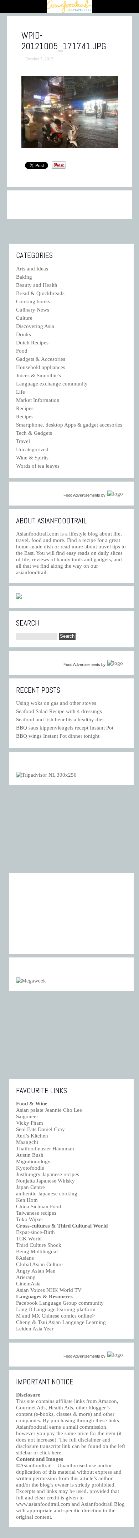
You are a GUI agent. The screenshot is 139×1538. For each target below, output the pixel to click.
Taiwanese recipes (36, 1213)
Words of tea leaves (38, 466)
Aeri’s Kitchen (32, 1136)
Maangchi (27, 1142)
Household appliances (40, 367)
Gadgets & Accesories (40, 359)
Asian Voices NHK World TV (49, 1290)
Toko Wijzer (29, 1219)
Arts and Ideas (32, 269)
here (56, 1452)
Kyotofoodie (30, 1168)
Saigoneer (27, 1116)
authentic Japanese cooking (46, 1193)
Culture (24, 318)
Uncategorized (32, 449)
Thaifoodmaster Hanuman (45, 1148)
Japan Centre (30, 1187)
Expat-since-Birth (35, 1232)
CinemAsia (28, 1283)
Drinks (23, 334)
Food (21, 351)
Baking (24, 277)
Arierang (26, 1277)
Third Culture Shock (38, 1245)
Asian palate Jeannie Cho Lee (49, 1110)
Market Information (38, 400)
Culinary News (32, 310)
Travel (23, 441)
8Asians (25, 1258)
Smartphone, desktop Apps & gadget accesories (69, 425)
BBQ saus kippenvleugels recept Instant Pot (64, 728)
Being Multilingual (37, 1251)
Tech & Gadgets (34, 433)
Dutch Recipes (32, 342)
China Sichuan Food (38, 1206)
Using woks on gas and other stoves (56, 703)
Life (20, 392)
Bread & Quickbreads (40, 293)
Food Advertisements (81, 495)
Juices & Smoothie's (38, 375)
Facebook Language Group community (60, 1303)
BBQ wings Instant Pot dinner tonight (57, 736)
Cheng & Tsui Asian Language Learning (61, 1322)
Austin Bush (29, 1155)
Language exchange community (52, 384)
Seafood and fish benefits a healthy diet (60, 719)
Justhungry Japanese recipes (47, 1174)
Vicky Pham (29, 1123)
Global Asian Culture (39, 1264)
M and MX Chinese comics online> (55, 1316)
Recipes (25, 408)
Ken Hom (27, 1200)
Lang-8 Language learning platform (56, 1309)
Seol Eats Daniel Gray (40, 1129)
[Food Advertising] (19, 597)
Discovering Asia (35, 326)
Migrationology (33, 1161)
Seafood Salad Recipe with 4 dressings (59, 711)
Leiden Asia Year (34, 1329)
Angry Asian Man (36, 1271)
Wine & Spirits (32, 458)
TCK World (29, 1238)
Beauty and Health (36, 285)
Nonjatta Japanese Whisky (45, 1181)
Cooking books (33, 301)
